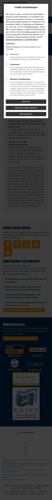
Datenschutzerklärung (14, 39)
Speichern (26, 102)
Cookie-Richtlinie (31, 39)
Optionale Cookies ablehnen (26, 108)
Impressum (10, 43)
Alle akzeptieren (26, 114)
